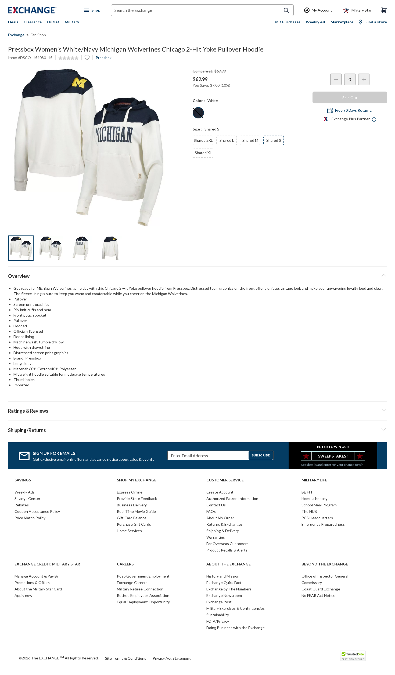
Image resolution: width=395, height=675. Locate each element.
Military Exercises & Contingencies (235, 608)
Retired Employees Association (143, 595)
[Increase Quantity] (363, 79)
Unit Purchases (287, 22)
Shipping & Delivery (222, 530)
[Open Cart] (384, 10)
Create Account (220, 492)
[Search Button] (286, 10)
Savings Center (27, 498)
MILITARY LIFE (314, 480)
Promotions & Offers (32, 582)
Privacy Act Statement (172, 658)
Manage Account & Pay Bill (37, 576)
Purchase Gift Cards (134, 524)
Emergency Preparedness (323, 524)
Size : (197, 129)
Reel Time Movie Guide (136, 511)
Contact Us (216, 505)
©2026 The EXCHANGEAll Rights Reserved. (59, 657)
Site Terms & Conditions (125, 658)
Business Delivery (132, 505)
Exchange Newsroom (224, 595)
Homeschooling (314, 498)
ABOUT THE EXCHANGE (228, 564)
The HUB (309, 511)
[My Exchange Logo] (42, 10)
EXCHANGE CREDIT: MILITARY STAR (47, 564)
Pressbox (104, 57)
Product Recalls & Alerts (226, 550)
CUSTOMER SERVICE (225, 480)
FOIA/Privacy (217, 621)
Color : (199, 100)
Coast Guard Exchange (320, 589)
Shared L (227, 140)
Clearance (33, 22)
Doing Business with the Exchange (235, 627)
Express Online (129, 492)
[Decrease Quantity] (336, 79)
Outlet (53, 22)
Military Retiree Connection (140, 589)
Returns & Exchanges (224, 524)
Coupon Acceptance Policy (37, 511)
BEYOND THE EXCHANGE (324, 564)
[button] (197, 410)
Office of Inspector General (324, 576)
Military (72, 22)
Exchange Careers (132, 582)
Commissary (311, 582)
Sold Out (349, 97)
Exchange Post (219, 602)
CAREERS (125, 564)
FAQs (211, 511)
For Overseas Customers (227, 543)
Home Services (129, 530)
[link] (68, 58)
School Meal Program (319, 505)
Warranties (215, 537)
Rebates (22, 505)
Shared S (273, 140)
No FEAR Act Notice (318, 595)
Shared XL (203, 152)
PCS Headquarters (317, 518)
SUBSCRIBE (261, 455)
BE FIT (307, 492)
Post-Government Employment (143, 576)
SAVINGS (23, 480)
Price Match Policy (30, 518)
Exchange (16, 34)
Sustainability (217, 614)
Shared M (250, 140)
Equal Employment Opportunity (143, 602)
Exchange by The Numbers (229, 589)
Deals (13, 22)
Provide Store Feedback (137, 498)
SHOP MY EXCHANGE (136, 480)
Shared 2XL (203, 140)
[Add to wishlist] (87, 57)
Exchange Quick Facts (224, 582)
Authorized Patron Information (232, 498)
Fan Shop (38, 34)
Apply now (23, 595)
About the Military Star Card (38, 589)
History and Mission (222, 576)
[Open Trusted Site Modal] (353, 656)
